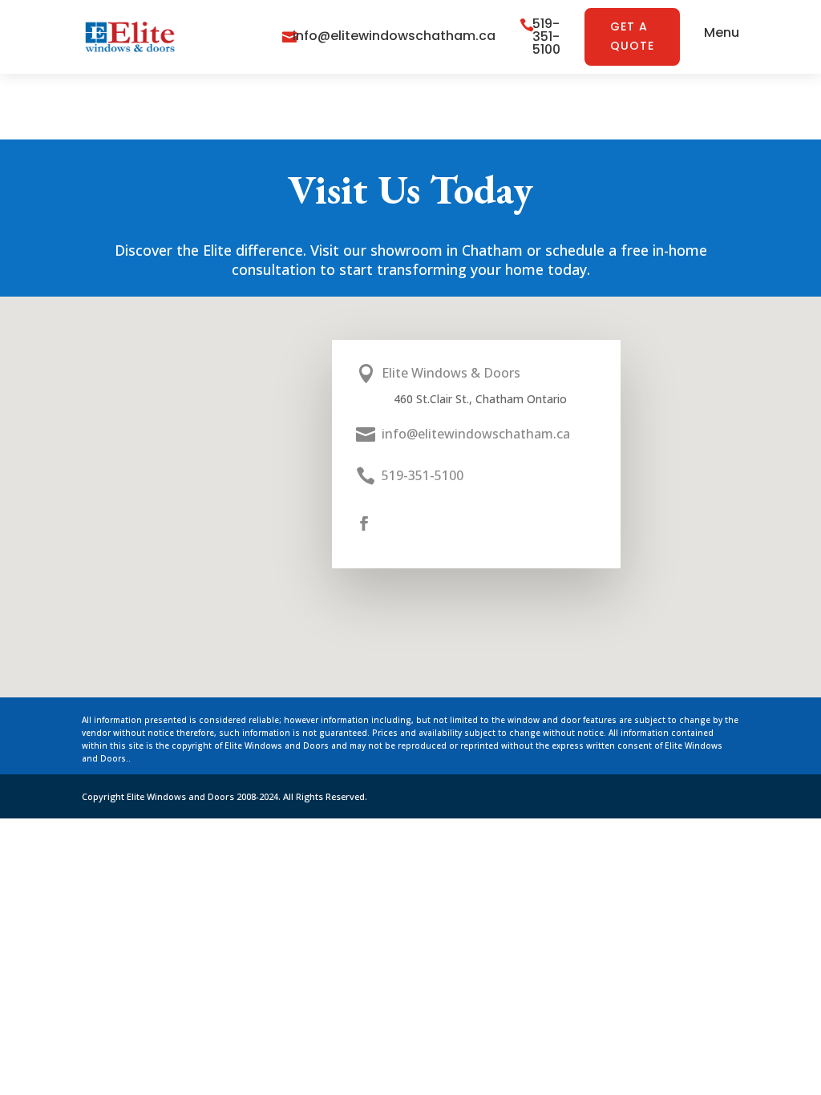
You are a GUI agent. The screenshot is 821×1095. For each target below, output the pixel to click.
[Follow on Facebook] (364, 523)
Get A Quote (632, 36)
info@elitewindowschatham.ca (394, 35)
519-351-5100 (546, 36)
